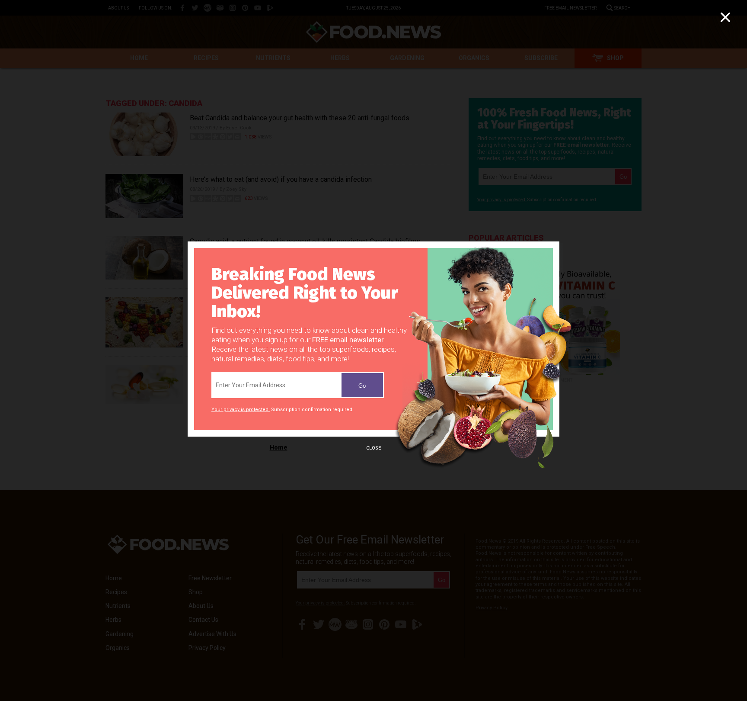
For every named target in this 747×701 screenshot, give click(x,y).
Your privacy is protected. (240, 409)
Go (362, 386)
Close (373, 448)
